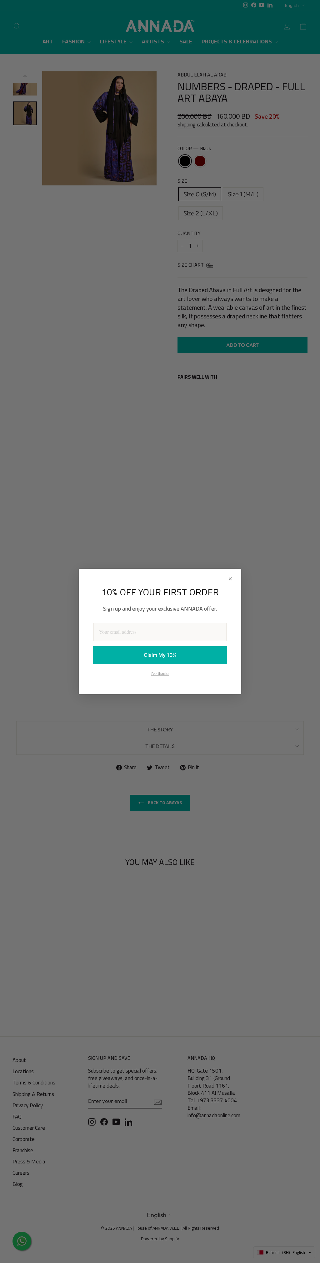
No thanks (160, 673)
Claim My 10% (160, 655)
